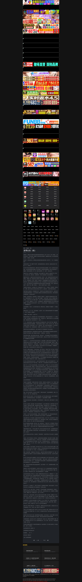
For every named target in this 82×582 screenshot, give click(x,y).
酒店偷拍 (57, 229)
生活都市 (31, 205)
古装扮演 (31, 196)
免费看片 (43, 238)
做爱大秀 (47, 238)
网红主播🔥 (25, 245)
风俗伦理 (55, 205)
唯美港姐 (47, 191)
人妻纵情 (47, 205)
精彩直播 (49, 229)
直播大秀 (51, 238)
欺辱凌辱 (31, 193)
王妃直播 (28, 232)
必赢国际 (32, 229)
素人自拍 (55, 189)
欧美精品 (47, 187)
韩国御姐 (39, 191)
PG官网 (28, 226)
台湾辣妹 (31, 191)
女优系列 (39, 196)
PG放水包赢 (40, 229)
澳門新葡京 (29, 235)
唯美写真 (47, 200)
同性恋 (55, 203)
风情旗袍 (31, 198)
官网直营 (36, 226)
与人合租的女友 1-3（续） (49, 565)
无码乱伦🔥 (56, 235)
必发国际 (49, 232)
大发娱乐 (24, 235)
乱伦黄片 (32, 232)
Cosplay (47, 189)
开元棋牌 (32, 226)
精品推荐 (31, 187)
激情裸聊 (47, 235)
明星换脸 (39, 198)
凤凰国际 (36, 229)
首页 (24, 248)
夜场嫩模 (45, 232)
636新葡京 (42, 235)
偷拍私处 (37, 232)
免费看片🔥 (38, 235)
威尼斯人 (24, 226)
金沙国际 (33, 238)
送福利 (56, 226)
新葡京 (24, 229)
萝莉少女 (55, 187)
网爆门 (55, 200)
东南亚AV (55, 191)
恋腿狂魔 (55, 196)
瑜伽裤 (47, 198)
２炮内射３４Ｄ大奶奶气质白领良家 (32, 558)
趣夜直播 (41, 232)
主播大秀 (24, 232)
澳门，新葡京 (38, 238)
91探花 (39, 193)
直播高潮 (45, 229)
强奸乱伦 (39, 187)
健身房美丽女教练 (29, 550)
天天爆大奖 (29, 238)
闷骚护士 (55, 198)
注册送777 (52, 226)
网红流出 (47, 193)
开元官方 (24, 238)
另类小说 (31, 207)
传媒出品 (31, 203)
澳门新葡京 (53, 232)
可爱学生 (47, 196)
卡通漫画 (31, 200)
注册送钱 (48, 226)
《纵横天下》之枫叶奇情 (30, 565)
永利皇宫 (33, 235)
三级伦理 (31, 189)
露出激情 (39, 200)
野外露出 (55, 193)
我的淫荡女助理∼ (47, 550)
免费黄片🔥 (51, 235)
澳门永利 (40, 226)
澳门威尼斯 (55, 238)
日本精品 (39, 189)
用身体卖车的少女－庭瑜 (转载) (50, 558)
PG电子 (44, 226)
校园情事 (39, 205)
